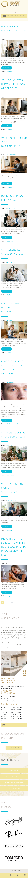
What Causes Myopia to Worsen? (10, 307)
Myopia (9, 353)
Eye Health (10, 71)
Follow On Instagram (14, 747)
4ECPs (16, 871)
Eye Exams (10, 241)
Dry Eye (9, 295)
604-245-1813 (10, 697)
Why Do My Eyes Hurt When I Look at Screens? (13, 84)
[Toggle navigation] (25, 4)
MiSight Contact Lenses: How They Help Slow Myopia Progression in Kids (13, 546)
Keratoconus (10, 475)
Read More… (6, 67)
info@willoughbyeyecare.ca (13, 701)
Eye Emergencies (12, 424)
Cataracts (9, 530)
